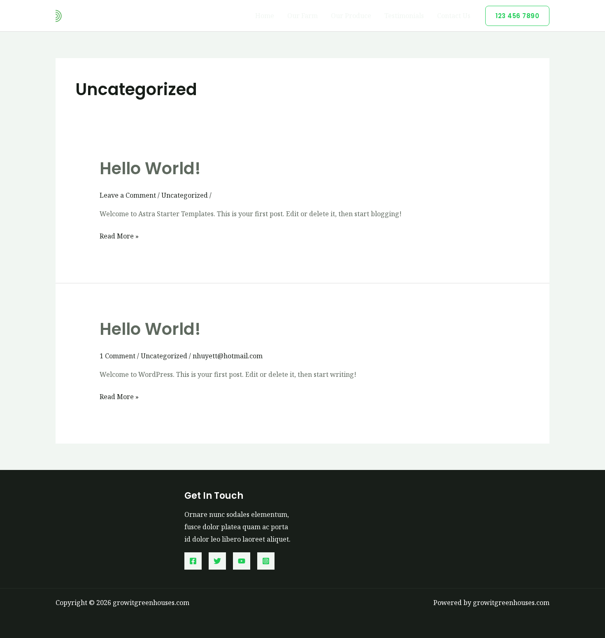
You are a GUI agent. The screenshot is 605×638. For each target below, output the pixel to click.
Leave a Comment (128, 195)
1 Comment (117, 355)
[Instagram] (266, 561)
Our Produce (351, 15)
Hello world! (150, 168)
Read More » (119, 237)
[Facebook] (193, 561)
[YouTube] (241, 561)
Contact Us (453, 15)
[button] (517, 16)
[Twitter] (217, 561)
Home (264, 15)
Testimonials (404, 15)
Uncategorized (184, 195)
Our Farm (302, 15)
